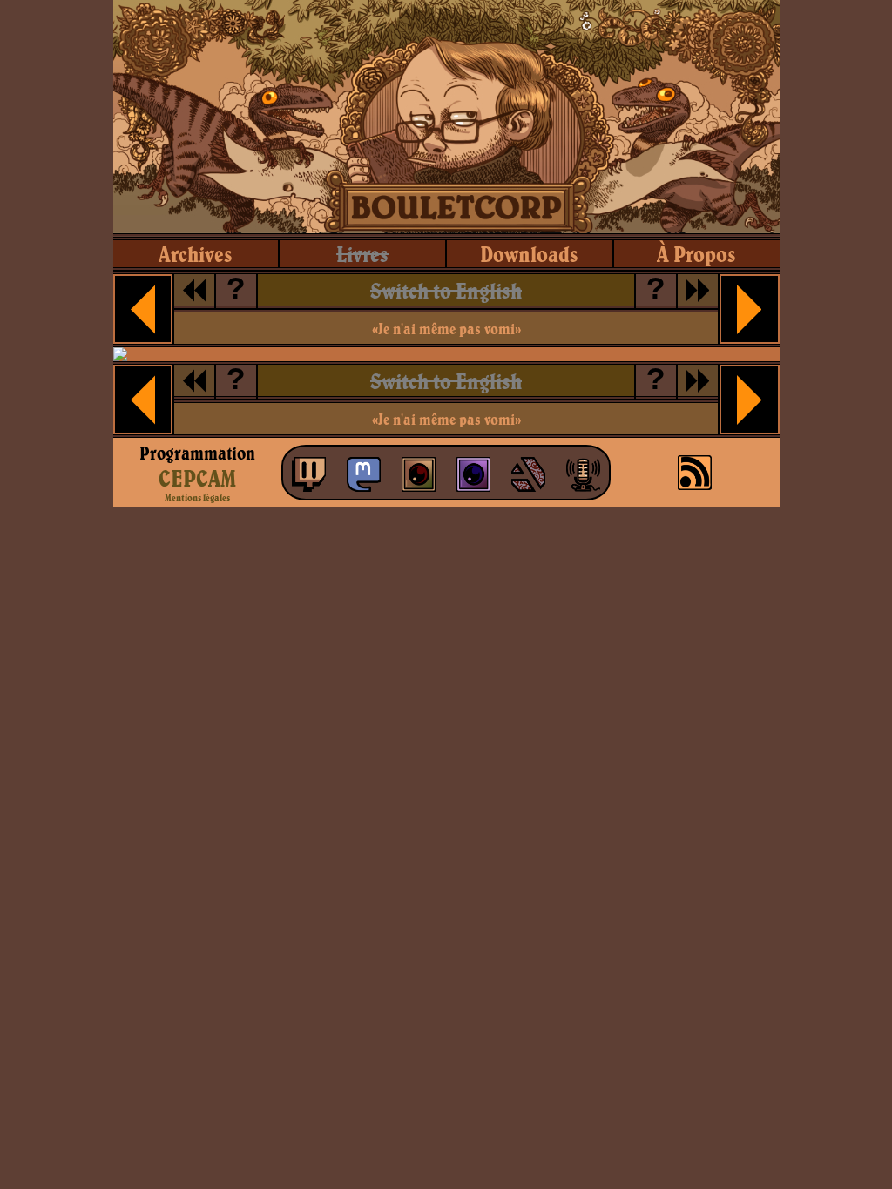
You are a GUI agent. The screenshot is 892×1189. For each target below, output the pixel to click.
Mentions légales (197, 498)
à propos (696, 253)
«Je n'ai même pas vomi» (446, 328)
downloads (529, 253)
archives (196, 253)
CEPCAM (197, 478)
